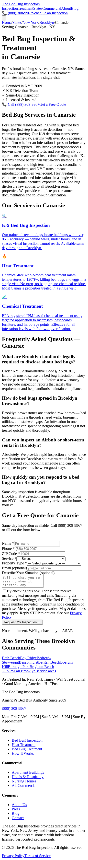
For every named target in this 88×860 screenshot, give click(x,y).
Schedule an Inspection (50, 13)
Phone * (8, 548)
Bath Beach (11, 658)
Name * (8, 543)
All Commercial (24, 785)
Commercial (51, 8)
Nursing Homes (24, 781)
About (66, 8)
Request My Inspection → (22, 622)
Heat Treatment (23, 745)
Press (16, 809)
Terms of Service (37, 856)
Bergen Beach (49, 662)
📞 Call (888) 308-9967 (20, 104)
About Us (19, 805)
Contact (18, 818)
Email (14, 568)
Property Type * (14, 563)
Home (6, 22)
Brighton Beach (42, 667)
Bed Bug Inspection (27, 740)
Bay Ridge (28, 658)
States (37, 8)
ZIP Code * (11, 554)
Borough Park (19, 667)
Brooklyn (46, 22)
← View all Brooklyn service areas (29, 671)
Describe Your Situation (28, 573)
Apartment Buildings (28, 772)
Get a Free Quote (52, 104)
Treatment (25, 8)
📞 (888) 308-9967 (17, 13)
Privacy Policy (13, 856)
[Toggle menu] (4, 17)
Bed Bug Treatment (27, 749)
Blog (74, 8)
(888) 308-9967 (14, 708)
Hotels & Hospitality (28, 777)
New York (30, 22)
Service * (9, 558)
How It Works (23, 753)
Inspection (10, 8)
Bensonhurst (28, 662)
